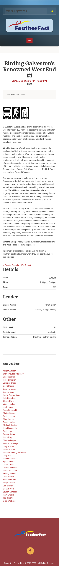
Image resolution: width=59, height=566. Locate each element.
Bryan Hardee (9, 422)
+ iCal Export (25, 265)
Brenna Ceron (9, 392)
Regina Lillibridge (10, 443)
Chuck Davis (8, 401)
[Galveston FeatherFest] (29, 25)
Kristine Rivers (9, 480)
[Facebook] (30, 551)
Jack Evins (8, 407)
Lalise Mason (9, 449)
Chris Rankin (8, 477)
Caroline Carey (9, 389)
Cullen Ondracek (10, 467)
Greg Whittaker (9, 501)
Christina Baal (9, 377)
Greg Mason (8, 446)
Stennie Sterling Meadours (14, 452)
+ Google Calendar (11, 265)
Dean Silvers (8, 489)
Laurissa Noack (10, 458)
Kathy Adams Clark (11, 395)
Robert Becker (9, 380)
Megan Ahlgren (9, 371)
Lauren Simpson (10, 492)
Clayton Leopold (10, 440)
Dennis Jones (9, 434)
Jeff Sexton (8, 486)
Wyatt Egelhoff (9, 404)
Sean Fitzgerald (10, 410)
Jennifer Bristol (9, 383)
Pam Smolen (8, 495)
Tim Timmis (8, 498)
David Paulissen (10, 470)
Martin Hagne (9, 413)
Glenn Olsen (8, 464)
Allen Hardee (8, 419)
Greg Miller (8, 455)
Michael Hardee (10, 425)
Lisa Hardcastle (10, 428)
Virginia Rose (9, 483)
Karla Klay (7, 437)
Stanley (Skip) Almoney (13, 374)
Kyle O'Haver (9, 461)
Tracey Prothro (9, 474)
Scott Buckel (8, 386)
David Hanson (9, 416)
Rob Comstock (9, 398)
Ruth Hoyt (7, 431)
